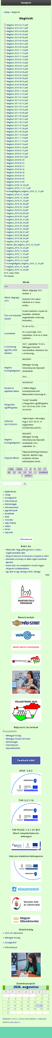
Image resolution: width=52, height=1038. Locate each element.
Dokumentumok (11, 507)
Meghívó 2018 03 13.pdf (17, 154)
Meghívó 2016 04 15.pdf (17, 69)
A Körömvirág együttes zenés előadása (10, 350)
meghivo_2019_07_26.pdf (18, 229)
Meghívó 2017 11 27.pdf (17, 141)
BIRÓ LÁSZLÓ (15, 1022)
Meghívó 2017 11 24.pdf (17, 138)
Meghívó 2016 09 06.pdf (17, 85)
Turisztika (9, 520)
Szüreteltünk (9, 333)
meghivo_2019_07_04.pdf (18, 226)
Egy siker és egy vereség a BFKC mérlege (23, 572)
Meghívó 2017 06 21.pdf (17, 119)
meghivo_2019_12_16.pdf (18, 267)
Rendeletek (9, 513)
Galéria (8, 526)
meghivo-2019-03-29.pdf (17, 210)
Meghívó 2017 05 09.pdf (17, 113)
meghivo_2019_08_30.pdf (18, 238)
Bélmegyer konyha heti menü (18, 739)
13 (14, 472)
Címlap (6, 12)
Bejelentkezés (10, 492)
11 (45, 469)
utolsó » (28, 475)
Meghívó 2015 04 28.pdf (17, 31)
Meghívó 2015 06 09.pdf (17, 37)
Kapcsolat (9, 532)
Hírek (7, 517)
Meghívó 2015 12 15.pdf (17, 53)
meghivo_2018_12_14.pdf (18, 194)
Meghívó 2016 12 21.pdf (17, 94)
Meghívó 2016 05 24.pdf (17, 75)
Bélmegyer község (13, 736)
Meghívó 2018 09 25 (15, 176)
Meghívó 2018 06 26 (15, 169)
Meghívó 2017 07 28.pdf (17, 128)
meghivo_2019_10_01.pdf (18, 241)
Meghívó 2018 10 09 (15, 182)
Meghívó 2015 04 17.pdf (17, 28)
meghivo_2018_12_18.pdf (18, 198)
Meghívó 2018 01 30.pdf (17, 147)
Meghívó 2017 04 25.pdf (17, 110)
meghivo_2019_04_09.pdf (18, 213)
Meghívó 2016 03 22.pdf (17, 63)
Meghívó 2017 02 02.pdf (17, 100)
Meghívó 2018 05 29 (15, 160)
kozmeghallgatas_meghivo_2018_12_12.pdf (25, 191)
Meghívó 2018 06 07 (15, 163)
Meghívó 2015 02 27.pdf (17, 25)
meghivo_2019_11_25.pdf (18, 254)
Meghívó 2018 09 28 (15, 179)
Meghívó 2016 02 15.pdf (17, 59)
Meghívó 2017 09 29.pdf (17, 132)
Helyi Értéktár (10, 523)
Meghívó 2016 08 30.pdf (17, 81)
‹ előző (19, 469)
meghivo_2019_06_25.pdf (18, 223)
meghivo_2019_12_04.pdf (18, 257)
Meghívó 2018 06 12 (15, 166)
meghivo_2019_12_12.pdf (18, 260)
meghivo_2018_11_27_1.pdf (19, 188)
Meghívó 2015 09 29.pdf (17, 47)
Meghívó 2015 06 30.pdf (17, 41)
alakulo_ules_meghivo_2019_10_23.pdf (23, 245)
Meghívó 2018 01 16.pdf (17, 144)
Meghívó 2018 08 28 (15, 172)
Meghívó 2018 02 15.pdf (17, 150)
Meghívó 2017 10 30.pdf (17, 135)
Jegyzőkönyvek (11, 510)
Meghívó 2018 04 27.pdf (17, 157)
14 (19, 472)
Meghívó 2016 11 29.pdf (17, 91)
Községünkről (10, 498)
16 (30, 472)
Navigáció (26, 3)
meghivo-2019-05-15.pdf (17, 216)
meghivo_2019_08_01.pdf (18, 232)
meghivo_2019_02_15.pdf (18, 207)
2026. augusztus (26, 987)
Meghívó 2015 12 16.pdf (17, 56)
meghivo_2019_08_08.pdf (18, 235)
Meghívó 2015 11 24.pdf (17, 50)
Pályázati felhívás (11, 458)
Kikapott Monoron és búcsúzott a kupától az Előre (27, 556)
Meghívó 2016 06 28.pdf (17, 78)
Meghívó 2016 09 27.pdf (17, 88)
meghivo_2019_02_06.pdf (18, 204)
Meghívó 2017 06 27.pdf (17, 122)
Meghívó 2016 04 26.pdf (17, 72)
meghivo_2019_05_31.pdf (18, 219)
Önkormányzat (11, 501)
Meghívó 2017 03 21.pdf (17, 107)
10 (39, 469)
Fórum (7, 529)
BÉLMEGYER (7, 1019)
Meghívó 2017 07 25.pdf (17, 125)
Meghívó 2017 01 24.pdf (17, 97)
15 (25, 472)
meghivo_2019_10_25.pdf (18, 248)
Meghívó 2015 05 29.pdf (17, 34)
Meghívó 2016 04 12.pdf (17, 66)
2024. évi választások (14, 933)
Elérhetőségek (11, 504)
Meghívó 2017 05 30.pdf (17, 116)
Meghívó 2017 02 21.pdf (17, 103)
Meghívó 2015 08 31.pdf (17, 44)
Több (47, 575)
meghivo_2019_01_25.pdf (18, 201)
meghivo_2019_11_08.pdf (18, 251)
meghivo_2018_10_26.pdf (18, 185)
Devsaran (31, 1035)
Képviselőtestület (13, 748)
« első (10, 469)
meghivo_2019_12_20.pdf (18, 270)
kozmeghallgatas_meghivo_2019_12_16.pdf (25, 263)
